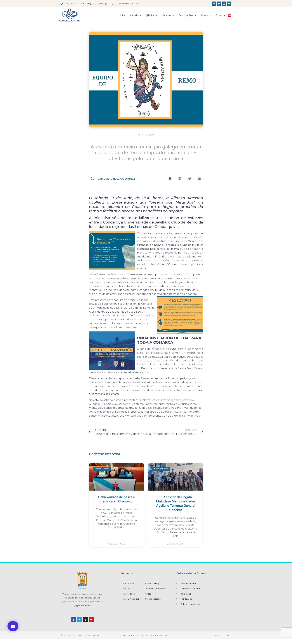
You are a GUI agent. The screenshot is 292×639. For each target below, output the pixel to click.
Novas (204, 15)
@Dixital (150, 15)
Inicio (122, 15)
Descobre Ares (186, 15)
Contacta (220, 15)
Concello (134, 15)
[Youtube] (229, 4)
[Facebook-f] (214, 4)
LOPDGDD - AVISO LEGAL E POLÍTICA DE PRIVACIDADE (146, 635)
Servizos (166, 15)
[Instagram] (224, 4)
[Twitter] (219, 4)
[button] (12, 626)
